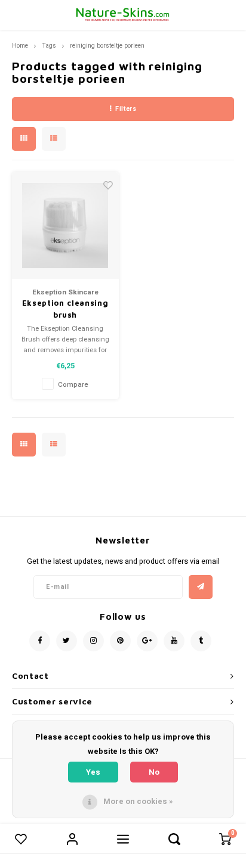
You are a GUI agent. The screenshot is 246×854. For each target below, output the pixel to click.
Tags (49, 45)
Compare (73, 385)
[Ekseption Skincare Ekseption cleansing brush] (65, 225)
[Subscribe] (201, 587)
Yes (93, 772)
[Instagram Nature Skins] (93, 641)
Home (20, 45)
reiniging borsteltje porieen (107, 45)
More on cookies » (138, 801)
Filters (125, 109)
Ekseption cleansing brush (65, 308)
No (154, 772)
